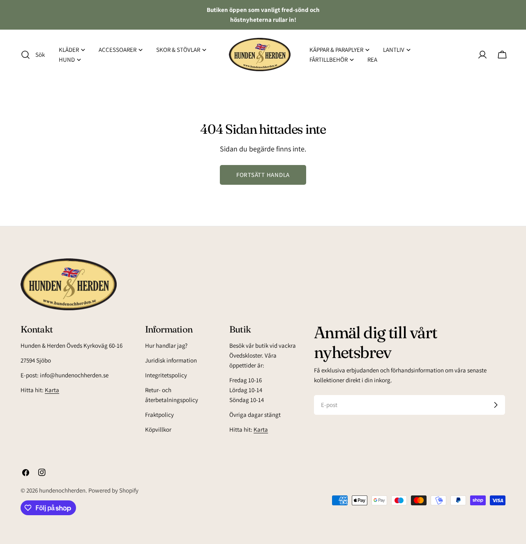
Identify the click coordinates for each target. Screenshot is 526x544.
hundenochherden (62, 490)
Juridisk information (171, 360)
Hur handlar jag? (166, 345)
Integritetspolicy (166, 375)
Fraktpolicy (159, 414)
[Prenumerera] (495, 405)
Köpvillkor (158, 429)
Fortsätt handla (263, 175)
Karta (52, 390)
